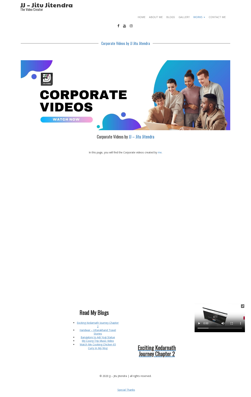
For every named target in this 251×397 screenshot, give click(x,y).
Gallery (184, 17)
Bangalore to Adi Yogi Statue (98, 337)
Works (198, 17)
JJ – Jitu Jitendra (46, 4)
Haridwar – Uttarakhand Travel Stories (98, 331)
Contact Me (217, 17)
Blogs (170, 17)
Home (141, 17)
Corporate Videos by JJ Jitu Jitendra (125, 43)
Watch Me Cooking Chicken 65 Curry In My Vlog (98, 346)
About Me (156, 17)
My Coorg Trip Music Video (98, 340)
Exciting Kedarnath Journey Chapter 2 (98, 324)
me (160, 152)
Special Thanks (126, 389)
